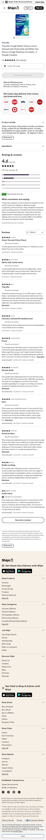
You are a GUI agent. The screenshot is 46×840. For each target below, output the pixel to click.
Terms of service (8, 820)
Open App (39, 2)
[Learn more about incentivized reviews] (11, 360)
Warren (5, 765)
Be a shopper (7, 707)
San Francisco (8, 736)
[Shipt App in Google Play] (24, 571)
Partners (5, 673)
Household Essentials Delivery (14, 621)
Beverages (6, 586)
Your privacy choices (36, 820)
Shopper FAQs (8, 722)
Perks (4, 716)
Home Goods (7, 589)
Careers (5, 664)
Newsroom (6, 667)
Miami (4, 739)
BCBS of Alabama (9, 788)
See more (5, 305)
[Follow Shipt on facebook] (3, 792)
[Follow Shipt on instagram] (8, 792)
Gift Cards (6, 644)
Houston (5, 742)
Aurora (4, 762)
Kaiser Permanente (10, 784)
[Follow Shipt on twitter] (19, 792)
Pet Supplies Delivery (10, 615)
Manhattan (7, 745)
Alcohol (5, 583)
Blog (4, 670)
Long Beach (7, 771)
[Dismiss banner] (3, 2)
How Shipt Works (9, 634)
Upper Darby (7, 768)
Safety (4, 719)
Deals (4, 650)
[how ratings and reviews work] (16, 170)
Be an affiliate (8, 713)
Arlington (6, 758)
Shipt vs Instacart (9, 647)
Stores (4, 638)
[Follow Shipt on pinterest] (14, 792)
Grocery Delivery (9, 609)
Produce (5, 592)
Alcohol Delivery (9, 612)
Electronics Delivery (10, 618)
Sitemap (5, 676)
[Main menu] (4, 8)
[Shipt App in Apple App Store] (8, 571)
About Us (6, 660)
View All (5, 598)
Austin (4, 733)
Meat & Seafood (9, 595)
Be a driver (6, 710)
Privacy (19, 820)
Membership (7, 641)
